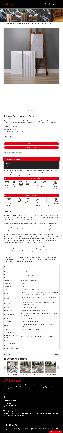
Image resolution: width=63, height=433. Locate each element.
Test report (9, 167)
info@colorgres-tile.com (12, 411)
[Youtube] (13, 425)
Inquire (32, 144)
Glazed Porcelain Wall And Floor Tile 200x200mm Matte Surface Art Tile (12, 374)
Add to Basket (31, 147)
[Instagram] (16, 425)
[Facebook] (6, 425)
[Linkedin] (10, 425)
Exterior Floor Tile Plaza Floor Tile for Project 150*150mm (25, 374)
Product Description (12, 159)
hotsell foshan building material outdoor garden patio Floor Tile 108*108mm (50, 374)
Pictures (8, 163)
